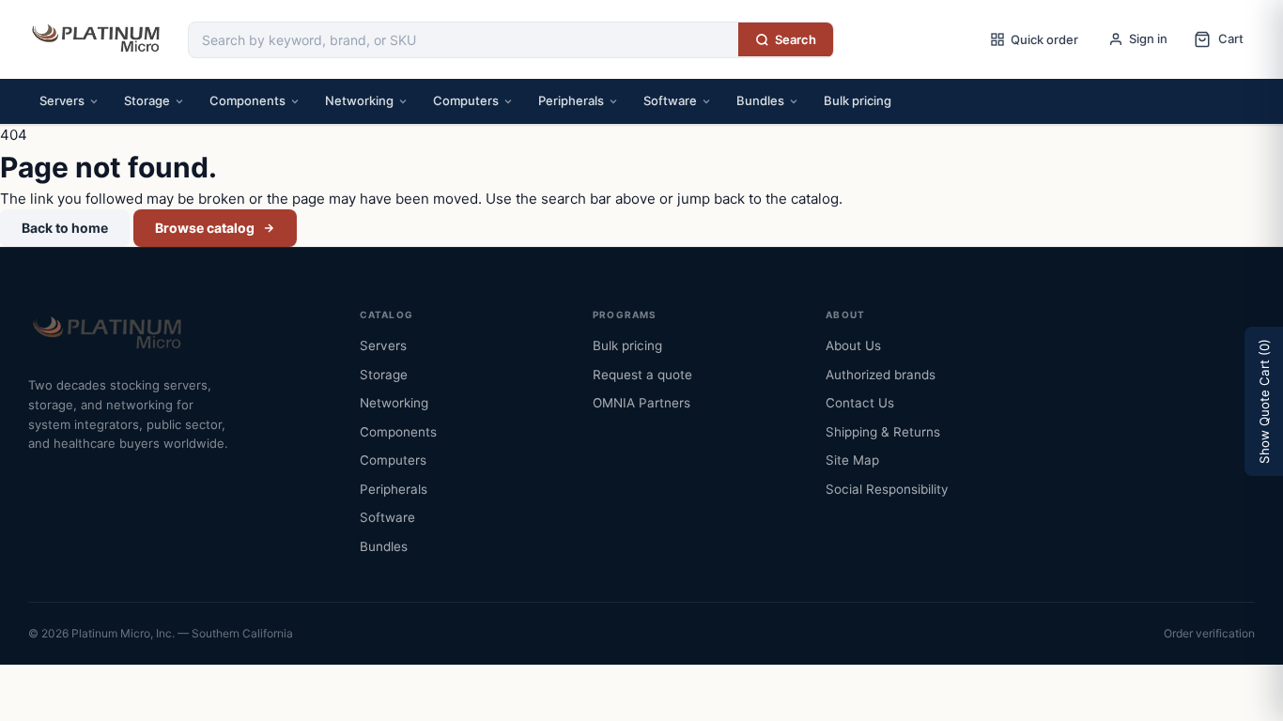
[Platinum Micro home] (98, 39)
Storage (147, 100)
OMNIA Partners (641, 402)
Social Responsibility (887, 489)
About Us (853, 345)
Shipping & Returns (883, 431)
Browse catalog (205, 228)
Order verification (1209, 633)
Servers (62, 100)
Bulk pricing (857, 100)
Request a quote (642, 374)
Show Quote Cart (1264, 401)
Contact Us (860, 402)
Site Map (852, 460)
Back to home (65, 228)
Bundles (760, 100)
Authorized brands (880, 374)
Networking (359, 100)
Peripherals (571, 100)
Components (247, 100)
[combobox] (463, 40)
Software (670, 100)
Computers (466, 100)
